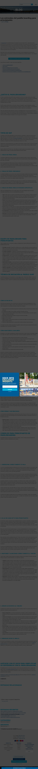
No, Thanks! (9, 391)
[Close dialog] (37, 373)
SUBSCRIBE (10, 389)
